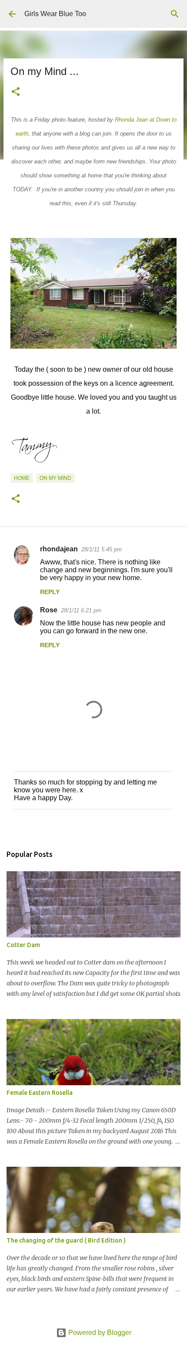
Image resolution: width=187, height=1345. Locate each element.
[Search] (175, 13)
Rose (48, 610)
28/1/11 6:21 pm (81, 610)
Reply (50, 591)
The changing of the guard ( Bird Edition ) (66, 1240)
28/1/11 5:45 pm (101, 549)
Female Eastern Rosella (40, 1092)
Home (22, 478)
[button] (15, 92)
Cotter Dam (23, 944)
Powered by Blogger (99, 1332)
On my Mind (55, 478)
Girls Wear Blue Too (55, 13)
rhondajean (59, 549)
